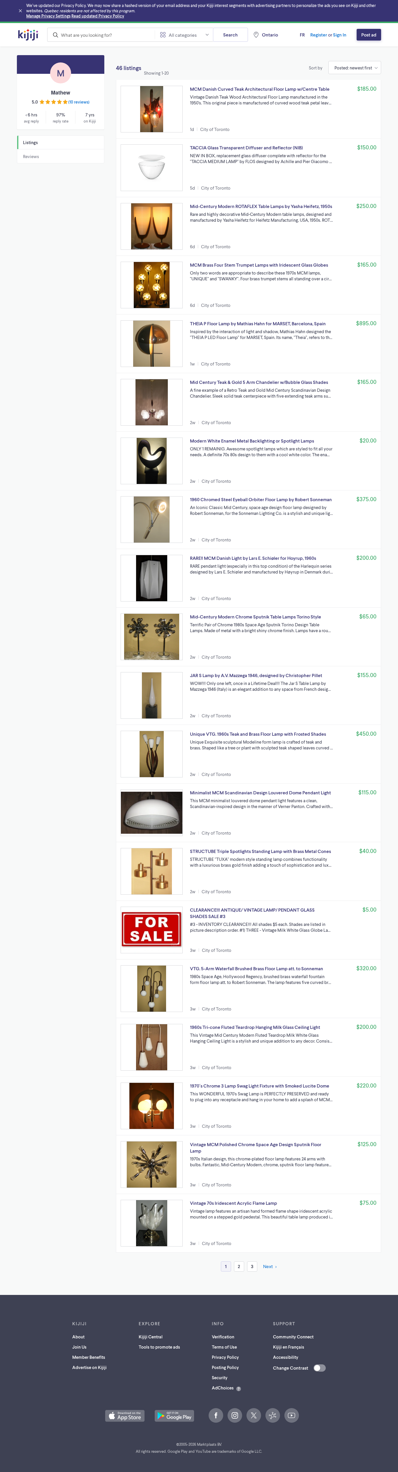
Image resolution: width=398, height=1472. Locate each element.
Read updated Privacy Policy (97, 15)
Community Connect (293, 1336)
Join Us (79, 1346)
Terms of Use (224, 1346)
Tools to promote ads (159, 1346)
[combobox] (101, 35)
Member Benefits (88, 1357)
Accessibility (285, 1357)
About (78, 1336)
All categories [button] (183, 35)
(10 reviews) (78, 101)
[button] (248, 109)
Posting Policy (225, 1367)
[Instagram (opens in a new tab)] (235, 1415)
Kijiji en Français (288, 1346)
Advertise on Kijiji (89, 1367)
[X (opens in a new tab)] (253, 1415)
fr (302, 34)
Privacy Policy (225, 1357)
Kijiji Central (151, 1336)
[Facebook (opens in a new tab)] (216, 1415)
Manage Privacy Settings (48, 15)
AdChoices (223, 1387)
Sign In (339, 34)
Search (230, 34)
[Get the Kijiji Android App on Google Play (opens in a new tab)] (174, 1415)
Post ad (368, 34)
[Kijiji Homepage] (28, 35)
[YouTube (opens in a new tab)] (291, 1415)
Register (318, 34)
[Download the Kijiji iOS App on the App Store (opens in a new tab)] (125, 1415)
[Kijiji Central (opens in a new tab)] (272, 1415)
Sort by (316, 67)
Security (220, 1377)
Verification (223, 1336)
